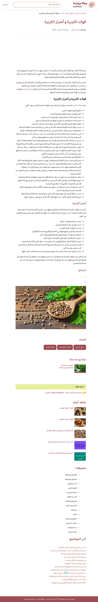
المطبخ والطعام (71, 501)
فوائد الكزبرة (76, 105)
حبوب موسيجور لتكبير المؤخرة (75, 563)
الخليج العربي (72, 488)
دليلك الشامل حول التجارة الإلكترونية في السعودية (68, 582)
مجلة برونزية (27, 89)
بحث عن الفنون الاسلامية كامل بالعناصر (72, 547)
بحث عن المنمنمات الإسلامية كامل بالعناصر (70, 566)
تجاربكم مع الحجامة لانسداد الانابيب (60, 453)
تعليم (75, 514)
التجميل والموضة (71, 479)
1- (85, 277)
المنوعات (74, 510)
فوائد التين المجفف (66, 419)
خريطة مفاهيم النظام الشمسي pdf (73, 554)
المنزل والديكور (71, 505)
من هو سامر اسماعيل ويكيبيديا (75, 557)
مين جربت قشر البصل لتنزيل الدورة (60, 442)
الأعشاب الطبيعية (65, 347)
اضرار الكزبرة (80, 347)
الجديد (4, 4)
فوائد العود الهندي (66, 408)
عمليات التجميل (71, 523)
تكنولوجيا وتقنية (71, 518)
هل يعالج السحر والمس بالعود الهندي (59, 430)
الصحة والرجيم (72, 492)
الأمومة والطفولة (71, 475)
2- (85, 282)
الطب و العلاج (72, 496)
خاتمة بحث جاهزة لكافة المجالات (74, 579)
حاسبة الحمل (72, 532)
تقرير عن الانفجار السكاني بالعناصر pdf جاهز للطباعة (67, 576)
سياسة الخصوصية (29, 599)
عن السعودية (72, 527)
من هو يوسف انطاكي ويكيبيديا (75, 560)
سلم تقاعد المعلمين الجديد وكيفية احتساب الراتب (68, 550)
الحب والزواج (72, 483)
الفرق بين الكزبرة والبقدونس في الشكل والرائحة (66, 368)
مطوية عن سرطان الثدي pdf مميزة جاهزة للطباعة (68, 570)
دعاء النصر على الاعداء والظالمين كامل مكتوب (69, 573)
